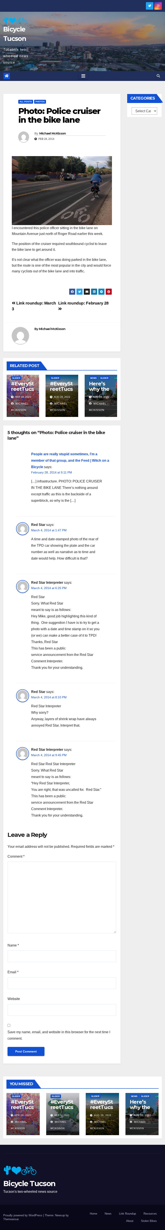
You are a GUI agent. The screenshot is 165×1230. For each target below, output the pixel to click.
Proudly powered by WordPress (23, 1215)
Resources (150, 1213)
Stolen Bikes (149, 1221)
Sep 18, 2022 (23, 1115)
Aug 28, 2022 (102, 1115)
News (93, 378)
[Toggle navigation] (83, 76)
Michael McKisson (52, 133)
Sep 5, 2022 (62, 1115)
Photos (40, 101)
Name (13, 945)
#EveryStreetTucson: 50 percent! (22, 392)
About (129, 1221)
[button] (158, 76)
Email (13, 972)
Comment (16, 856)
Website (14, 999)
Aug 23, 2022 (142, 1115)
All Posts (26, 101)
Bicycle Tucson (29, 1183)
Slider (16, 378)
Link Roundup (127, 1213)
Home (93, 1213)
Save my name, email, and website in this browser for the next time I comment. (59, 1035)
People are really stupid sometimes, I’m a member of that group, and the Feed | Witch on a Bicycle (70, 460)
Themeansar (10, 1219)
